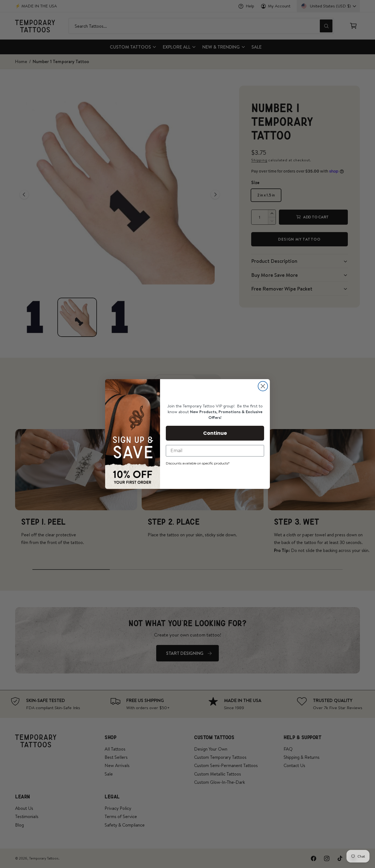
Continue (215, 433)
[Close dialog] (263, 386)
